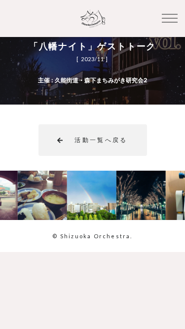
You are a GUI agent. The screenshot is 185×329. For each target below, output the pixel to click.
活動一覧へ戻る (101, 140)
